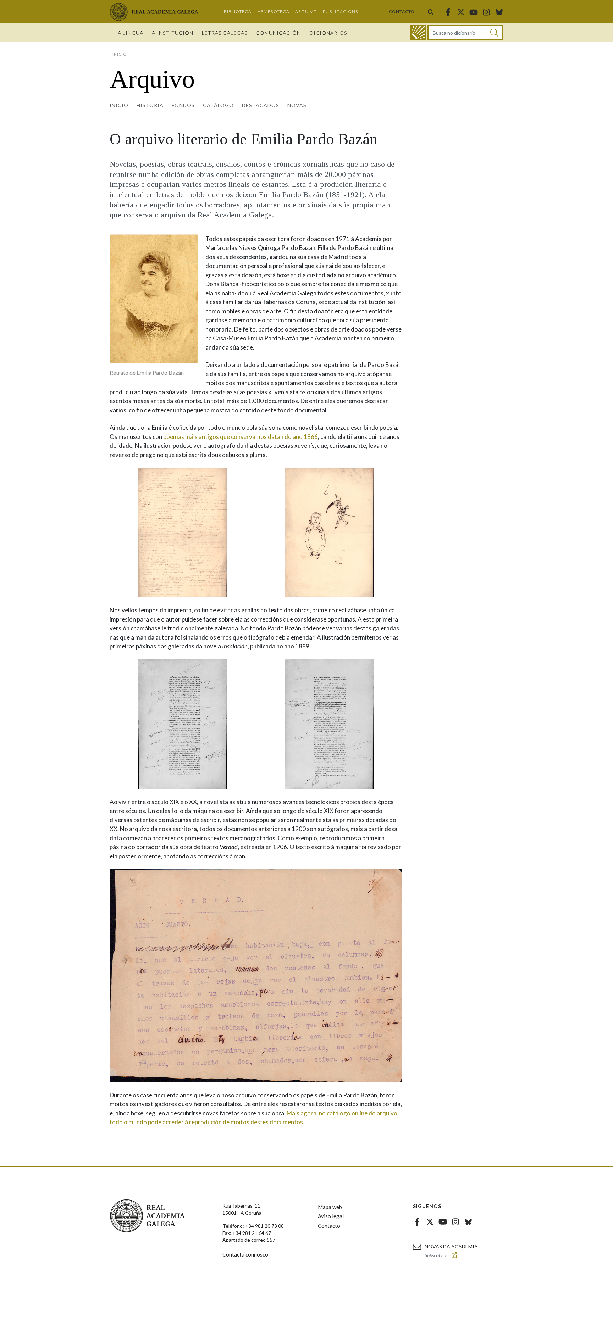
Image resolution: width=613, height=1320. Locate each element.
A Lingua (130, 33)
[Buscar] (430, 11)
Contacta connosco (245, 1254)
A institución (172, 33)
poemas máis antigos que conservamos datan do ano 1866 (240, 436)
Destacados (260, 105)
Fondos (183, 105)
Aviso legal (331, 1216)
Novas (296, 105)
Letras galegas (224, 33)
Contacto (402, 11)
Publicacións (340, 11)
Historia (150, 105)
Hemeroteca (273, 11)
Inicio (119, 105)
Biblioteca (238, 11)
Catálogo (218, 105)
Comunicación (278, 33)
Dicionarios (328, 33)
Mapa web (330, 1207)
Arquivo (306, 11)
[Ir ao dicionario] (418, 32)
